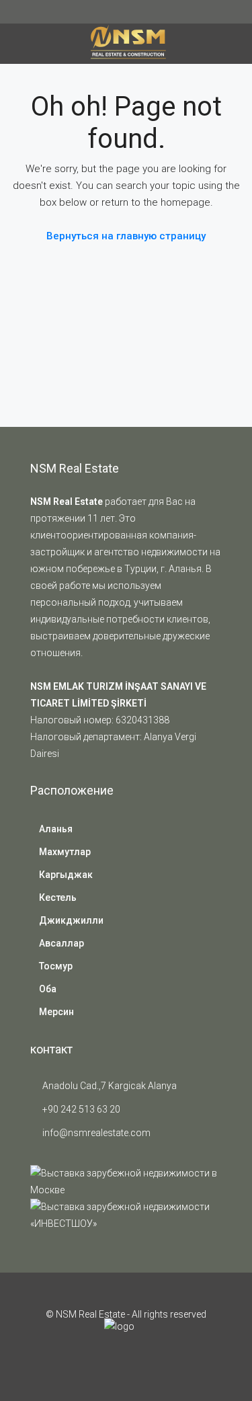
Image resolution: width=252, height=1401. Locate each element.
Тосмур (56, 966)
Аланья (56, 829)
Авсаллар (61, 943)
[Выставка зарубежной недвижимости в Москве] (126, 1181)
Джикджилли (71, 920)
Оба (47, 989)
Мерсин (56, 1011)
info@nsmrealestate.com (96, 1132)
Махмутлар (65, 851)
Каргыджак (66, 874)
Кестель (58, 897)
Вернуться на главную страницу (126, 236)
